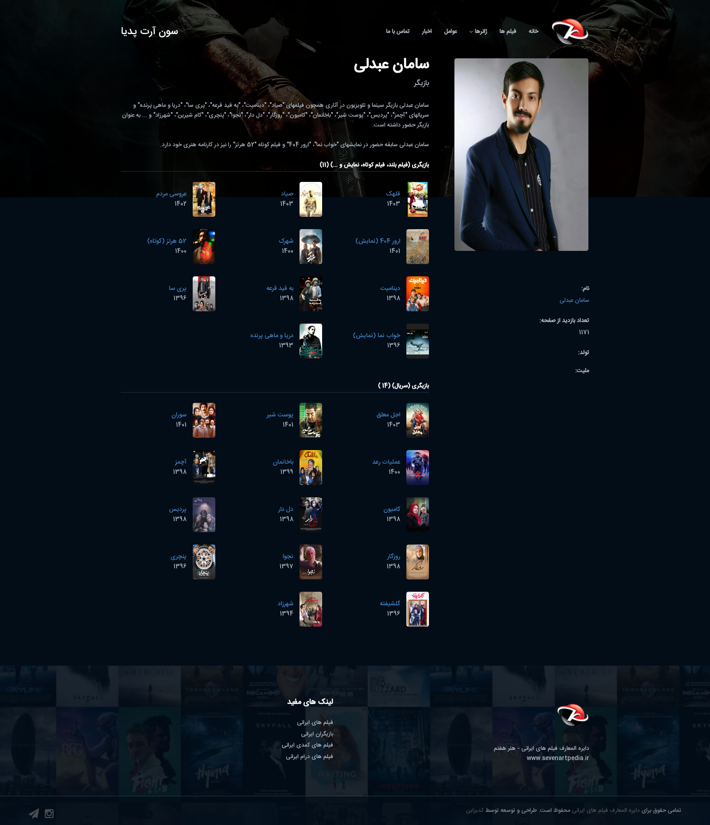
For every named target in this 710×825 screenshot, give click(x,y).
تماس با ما (398, 32)
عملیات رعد (386, 462)
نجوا (288, 557)
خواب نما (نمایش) (376, 336)
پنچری (179, 557)
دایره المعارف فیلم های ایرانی (606, 811)
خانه (533, 32)
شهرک (286, 241)
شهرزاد (285, 604)
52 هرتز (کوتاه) (167, 241)
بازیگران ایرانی (317, 734)
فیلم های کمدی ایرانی (307, 745)
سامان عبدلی (574, 301)
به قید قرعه (279, 288)
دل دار (285, 509)
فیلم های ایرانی (315, 723)
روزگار (393, 557)
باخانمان (283, 462)
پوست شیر (280, 415)
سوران (179, 415)
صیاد (287, 194)
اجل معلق (388, 415)
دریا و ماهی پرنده (271, 336)
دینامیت (390, 288)
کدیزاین (475, 811)
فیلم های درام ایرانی (309, 757)
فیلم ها (508, 32)
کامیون (391, 509)
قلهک (393, 194)
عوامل (450, 32)
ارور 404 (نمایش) (377, 241)
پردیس (178, 509)
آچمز (181, 462)
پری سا (178, 288)
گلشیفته (390, 604)
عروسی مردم (171, 194)
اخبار (427, 32)
